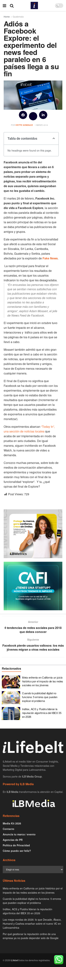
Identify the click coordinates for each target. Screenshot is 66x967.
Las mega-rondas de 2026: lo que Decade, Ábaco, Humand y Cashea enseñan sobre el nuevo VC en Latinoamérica (32, 924)
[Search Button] (12, 5)
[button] (23, 115)
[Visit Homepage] (34, 5)
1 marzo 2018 (41, 125)
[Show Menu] (4, 5)
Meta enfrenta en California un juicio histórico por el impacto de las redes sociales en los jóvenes (42, 681)
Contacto (8, 829)
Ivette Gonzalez (24, 125)
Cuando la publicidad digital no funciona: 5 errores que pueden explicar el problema (39, 697)
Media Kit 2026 (12, 823)
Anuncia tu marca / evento (19, 834)
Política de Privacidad (16, 845)
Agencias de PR (13, 840)
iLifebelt (15, 960)
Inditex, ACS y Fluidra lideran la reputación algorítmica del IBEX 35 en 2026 (41, 713)
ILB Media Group (32, 776)
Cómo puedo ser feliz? (17, 851)
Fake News (50, 258)
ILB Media (12, 792)
